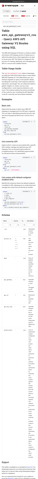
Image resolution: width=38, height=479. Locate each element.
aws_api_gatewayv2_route (12, 26)
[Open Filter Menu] (10, 225)
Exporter (30, 467)
